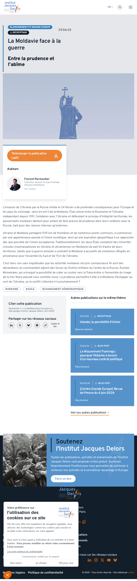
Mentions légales (14, 573)
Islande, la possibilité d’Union (100, 322)
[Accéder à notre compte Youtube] (109, 560)
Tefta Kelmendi (82, 366)
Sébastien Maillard (84, 329)
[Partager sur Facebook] (37, 325)
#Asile (30, 289)
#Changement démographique (63, 289)
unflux (131, 572)
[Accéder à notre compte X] (102, 560)
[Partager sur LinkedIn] (11, 325)
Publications (79, 535)
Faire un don (63, 479)
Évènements (79, 540)
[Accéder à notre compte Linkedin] (89, 560)
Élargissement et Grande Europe (30, 27)
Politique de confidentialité (45, 573)
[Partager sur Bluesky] (28, 325)
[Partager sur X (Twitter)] (20, 325)
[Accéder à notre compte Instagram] (96, 560)
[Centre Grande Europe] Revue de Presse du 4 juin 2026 (101, 391)
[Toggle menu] (130, 7)
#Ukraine (11, 289)
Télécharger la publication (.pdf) (29, 155)
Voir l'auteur (30, 189)
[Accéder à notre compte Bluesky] (115, 560)
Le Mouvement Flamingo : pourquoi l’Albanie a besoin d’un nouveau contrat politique (101, 355)
